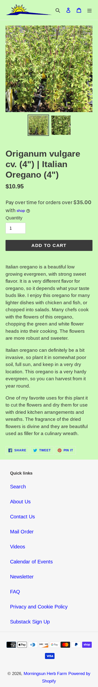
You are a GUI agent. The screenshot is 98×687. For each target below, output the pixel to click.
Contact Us (22, 516)
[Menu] (89, 10)
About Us (20, 501)
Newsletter (22, 576)
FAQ (15, 591)
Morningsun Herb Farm (45, 673)
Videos (17, 546)
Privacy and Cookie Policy (39, 606)
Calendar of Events (31, 561)
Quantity (14, 217)
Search (18, 486)
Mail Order (22, 531)
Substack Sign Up (30, 621)
